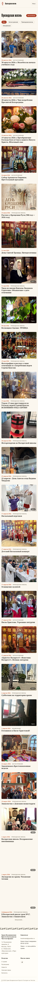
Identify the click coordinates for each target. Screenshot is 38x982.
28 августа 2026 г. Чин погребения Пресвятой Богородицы (16, 101)
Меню (34, 3)
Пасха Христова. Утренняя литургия (18, 622)
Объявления (7, 25)
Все (4, 22)
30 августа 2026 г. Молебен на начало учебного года (18, 63)
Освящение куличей (10, 587)
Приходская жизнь (27, 22)
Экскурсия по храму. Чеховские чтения (16, 877)
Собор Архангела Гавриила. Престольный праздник (14, 178)
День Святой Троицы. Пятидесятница (18, 252)
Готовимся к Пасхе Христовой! (15, 730)
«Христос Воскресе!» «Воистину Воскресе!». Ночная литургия (16, 658)
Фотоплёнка (31, 15)
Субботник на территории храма (16, 695)
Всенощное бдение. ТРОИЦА (14, 328)
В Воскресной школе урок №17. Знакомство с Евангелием (15, 915)
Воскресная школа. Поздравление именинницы (17, 840)
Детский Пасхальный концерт (15, 551)
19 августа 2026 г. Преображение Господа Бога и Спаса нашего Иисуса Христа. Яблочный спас (18, 139)
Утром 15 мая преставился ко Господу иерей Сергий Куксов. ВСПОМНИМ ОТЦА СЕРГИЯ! (15, 405)
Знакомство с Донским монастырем (18, 803)
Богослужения (13, 22)
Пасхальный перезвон (11, 516)
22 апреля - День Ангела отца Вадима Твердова (18, 479)
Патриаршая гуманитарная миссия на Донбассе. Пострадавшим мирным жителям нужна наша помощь (18, 954)
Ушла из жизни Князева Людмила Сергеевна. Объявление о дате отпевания (17, 290)
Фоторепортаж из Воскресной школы (18, 443)
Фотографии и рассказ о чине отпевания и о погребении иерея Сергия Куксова (16, 365)
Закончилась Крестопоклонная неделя (15, 767)
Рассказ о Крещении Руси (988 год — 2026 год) (18, 216)
